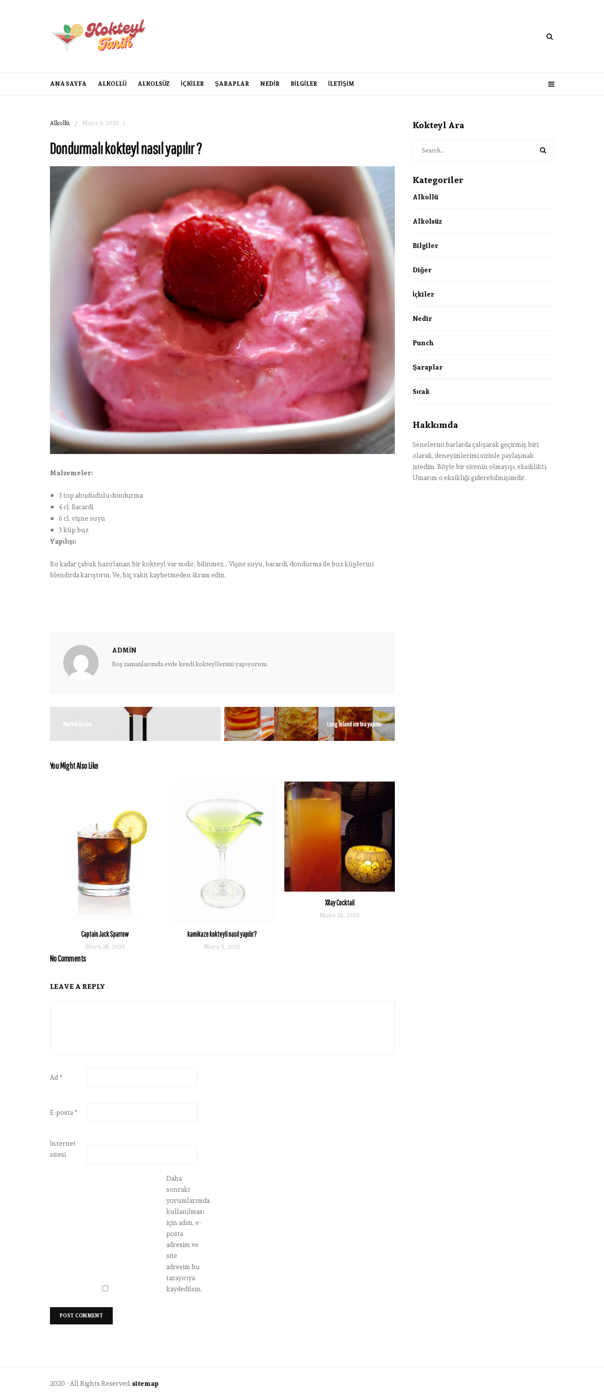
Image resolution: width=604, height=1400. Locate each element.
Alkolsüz (154, 83)
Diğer (422, 270)
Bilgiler (304, 83)
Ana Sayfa (68, 83)
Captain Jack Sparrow (105, 934)
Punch (423, 343)
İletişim (341, 83)
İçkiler (192, 83)
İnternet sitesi (63, 1149)
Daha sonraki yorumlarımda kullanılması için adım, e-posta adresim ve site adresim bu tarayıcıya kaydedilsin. (184, 1233)
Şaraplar (232, 83)
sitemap (145, 1383)
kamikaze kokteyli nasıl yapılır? (222, 934)
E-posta (63, 1112)
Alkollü (112, 83)
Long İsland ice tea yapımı (354, 724)
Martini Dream (77, 724)
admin (124, 650)
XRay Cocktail (340, 902)
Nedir (269, 83)
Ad (56, 1077)
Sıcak (421, 391)
